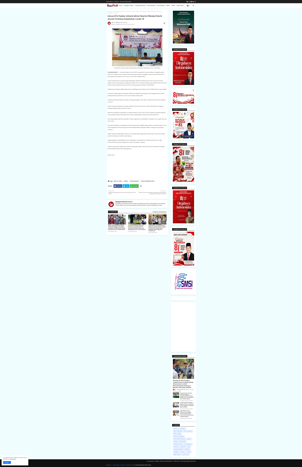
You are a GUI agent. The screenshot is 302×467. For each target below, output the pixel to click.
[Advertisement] (139, 168)
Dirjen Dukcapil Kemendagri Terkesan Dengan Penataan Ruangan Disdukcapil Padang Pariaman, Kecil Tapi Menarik (116, 227)
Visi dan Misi (176, 461)
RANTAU (183, 452)
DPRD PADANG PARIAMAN (179, 439)
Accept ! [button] (7, 462)
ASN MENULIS (182, 428)
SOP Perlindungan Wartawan (188, 461)
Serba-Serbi (180, 5)
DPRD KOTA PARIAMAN (179, 436)
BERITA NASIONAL (188, 431)
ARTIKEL (175, 428)
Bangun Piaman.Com (123, 202)
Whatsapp (135, 186)
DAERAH (126, 181)
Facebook (118, 186)
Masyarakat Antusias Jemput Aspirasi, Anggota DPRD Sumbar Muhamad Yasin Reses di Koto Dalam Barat (187, 396)
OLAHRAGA (182, 446)
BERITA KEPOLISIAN (178, 431)
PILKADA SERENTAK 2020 (119, 11)
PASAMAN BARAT (134, 181)
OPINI (188, 446)
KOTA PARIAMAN (188, 444)
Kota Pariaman (151, 5)
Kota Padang (160, 5)
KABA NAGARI (182, 441)
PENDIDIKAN (176, 452)
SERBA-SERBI (177, 454)
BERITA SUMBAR (177, 433)
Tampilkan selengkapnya (159, 212)
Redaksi (116, 1)
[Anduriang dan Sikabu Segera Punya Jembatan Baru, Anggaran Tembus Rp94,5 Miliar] (176, 404)
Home (120, 5)
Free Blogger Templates (119, 465)
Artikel (173, 5)
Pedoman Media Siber (125, 1)
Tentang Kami (109, 1)
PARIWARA (187, 449)
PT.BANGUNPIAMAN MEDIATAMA (143, 465)
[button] (193, 5)
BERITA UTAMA (118, 181)
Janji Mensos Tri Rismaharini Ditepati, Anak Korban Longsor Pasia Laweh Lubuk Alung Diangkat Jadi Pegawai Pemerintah (157, 228)
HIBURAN (189, 439)
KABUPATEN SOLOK (178, 444)
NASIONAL (176, 446)
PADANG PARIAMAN (178, 449)
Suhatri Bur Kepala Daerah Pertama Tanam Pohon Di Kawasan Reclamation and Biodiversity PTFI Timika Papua (137, 227)
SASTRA (188, 452)
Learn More (13, 459)
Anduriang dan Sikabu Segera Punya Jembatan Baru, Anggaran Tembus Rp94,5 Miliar (187, 405)
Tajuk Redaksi (185, 454)
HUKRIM (175, 441)
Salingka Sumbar (129, 5)
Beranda (110, 11)
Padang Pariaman (140, 5)
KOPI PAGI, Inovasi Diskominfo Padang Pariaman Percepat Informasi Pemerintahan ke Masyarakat (187, 413)
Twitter (127, 186)
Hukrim (168, 5)
